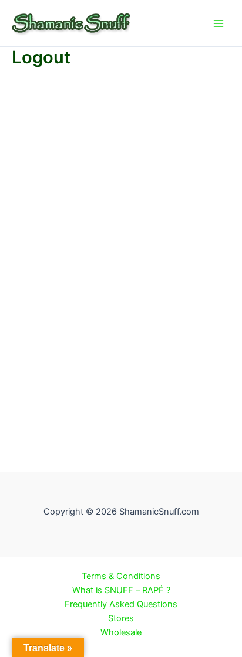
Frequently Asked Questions (121, 604)
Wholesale (121, 632)
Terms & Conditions (121, 576)
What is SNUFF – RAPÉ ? (121, 590)
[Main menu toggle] (218, 23)
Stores (121, 618)
